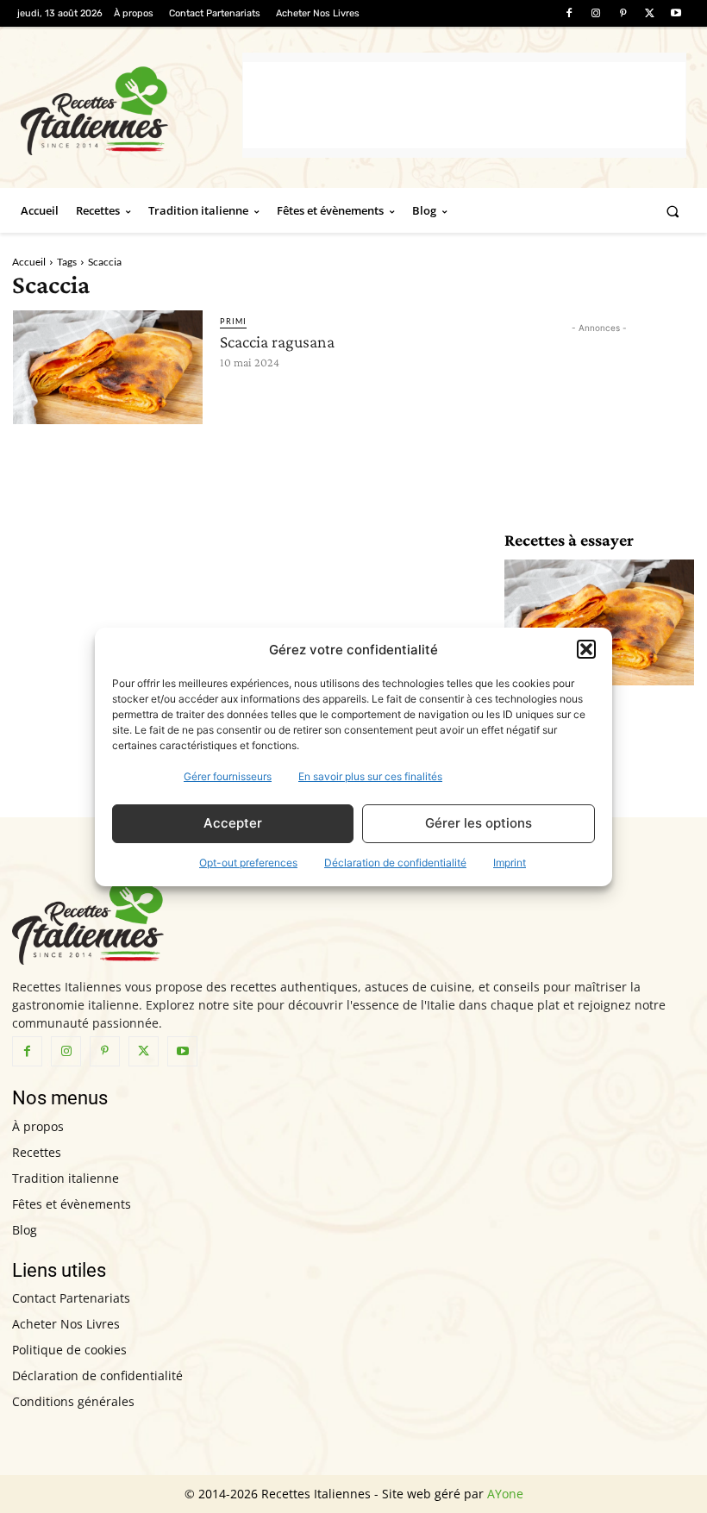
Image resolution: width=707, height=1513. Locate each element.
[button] (586, 649)
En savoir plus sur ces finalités (370, 776)
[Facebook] (568, 13)
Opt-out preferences (248, 862)
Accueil (29, 261)
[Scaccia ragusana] (108, 367)
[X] (649, 13)
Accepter (232, 823)
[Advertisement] (464, 105)
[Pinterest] (622, 13)
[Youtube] (676, 13)
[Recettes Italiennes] (131, 108)
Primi (233, 321)
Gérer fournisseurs (228, 776)
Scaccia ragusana (277, 341)
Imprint (509, 862)
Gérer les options (478, 823)
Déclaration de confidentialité (395, 862)
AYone (505, 1493)
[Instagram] (595, 13)
